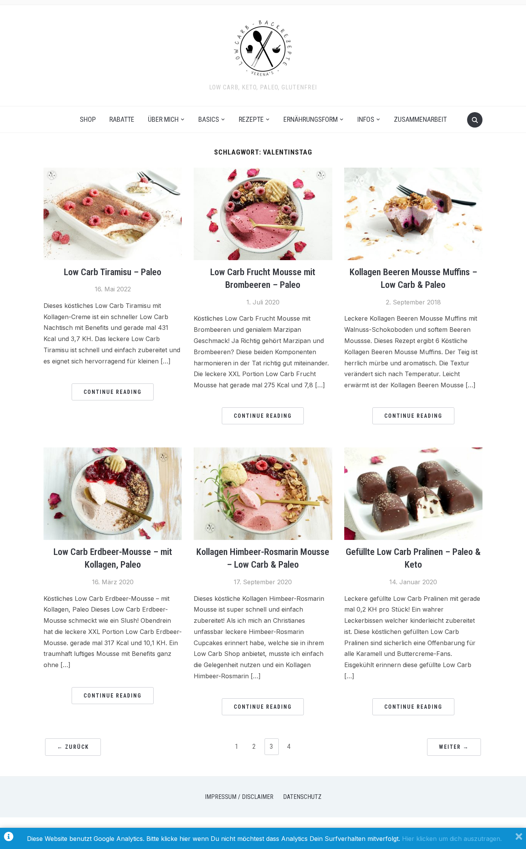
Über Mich (163, 119)
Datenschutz (302, 796)
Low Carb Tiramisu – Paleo (112, 272)
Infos (365, 119)
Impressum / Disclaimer (239, 796)
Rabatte (121, 119)
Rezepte (251, 119)
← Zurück (73, 747)
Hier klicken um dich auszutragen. (452, 838)
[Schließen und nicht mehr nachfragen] (519, 838)
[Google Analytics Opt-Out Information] (8, 838)
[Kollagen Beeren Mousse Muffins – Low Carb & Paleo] (413, 172)
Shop (88, 119)
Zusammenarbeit (420, 119)
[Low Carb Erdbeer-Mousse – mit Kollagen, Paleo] (113, 452)
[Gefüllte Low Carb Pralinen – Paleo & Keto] (413, 452)
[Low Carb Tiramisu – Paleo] (113, 172)
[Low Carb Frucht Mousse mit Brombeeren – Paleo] (263, 172)
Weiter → (454, 747)
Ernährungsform (310, 119)
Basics (208, 119)
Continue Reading (113, 392)
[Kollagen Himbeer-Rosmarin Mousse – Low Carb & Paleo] (263, 452)
